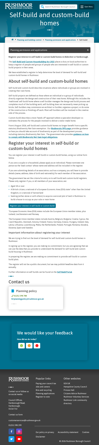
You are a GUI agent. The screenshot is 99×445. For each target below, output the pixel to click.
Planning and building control (29, 40)
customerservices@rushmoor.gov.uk (24, 420)
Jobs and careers (43, 387)
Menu (89, 7)
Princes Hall (69, 390)
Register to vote (43, 397)
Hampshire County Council (75, 387)
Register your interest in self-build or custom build (32, 206)
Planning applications (45, 393)
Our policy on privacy (45, 432)
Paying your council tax (46, 383)
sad (37, 345)
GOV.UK (67, 383)
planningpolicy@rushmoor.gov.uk (29, 299)
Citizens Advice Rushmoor (75, 393)
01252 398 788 (20, 296)
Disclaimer (40, 437)
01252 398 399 (15, 425)
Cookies (85, 432)
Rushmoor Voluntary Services (76, 397)
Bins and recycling (44, 390)
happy (21, 345)
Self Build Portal (64, 272)
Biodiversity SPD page (61, 128)
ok (29, 345)
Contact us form (16, 414)
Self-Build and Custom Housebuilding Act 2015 (33, 61)
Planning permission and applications (60, 40)
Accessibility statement (68, 432)
